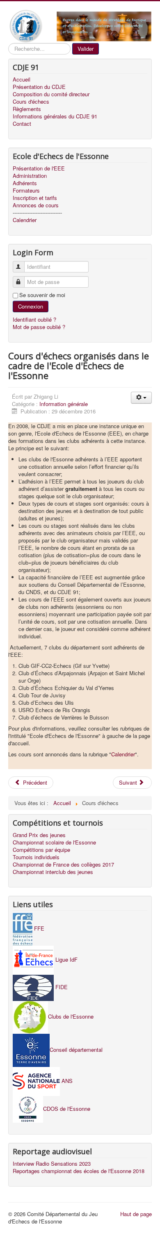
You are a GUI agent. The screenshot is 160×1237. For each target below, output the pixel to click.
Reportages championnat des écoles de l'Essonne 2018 (78, 1171)
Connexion (30, 306)
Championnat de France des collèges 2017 (63, 864)
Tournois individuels (36, 857)
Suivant (129, 782)
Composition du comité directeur (51, 94)
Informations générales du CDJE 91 (55, 116)
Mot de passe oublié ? (39, 327)
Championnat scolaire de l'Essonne (54, 842)
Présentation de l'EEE (39, 168)
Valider (86, 48)
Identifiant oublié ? (34, 319)
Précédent (34, 782)
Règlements (27, 109)
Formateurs (26, 190)
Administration (30, 175)
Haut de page (136, 1214)
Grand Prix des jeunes (39, 835)
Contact (22, 123)
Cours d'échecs (31, 101)
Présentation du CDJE (39, 87)
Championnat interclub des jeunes (53, 872)
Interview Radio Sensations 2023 (52, 1163)
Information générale (63, 404)
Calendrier (25, 220)
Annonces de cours (36, 205)
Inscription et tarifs (35, 198)
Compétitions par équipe (41, 849)
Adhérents (25, 183)
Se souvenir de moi (42, 295)
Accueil (21, 79)
